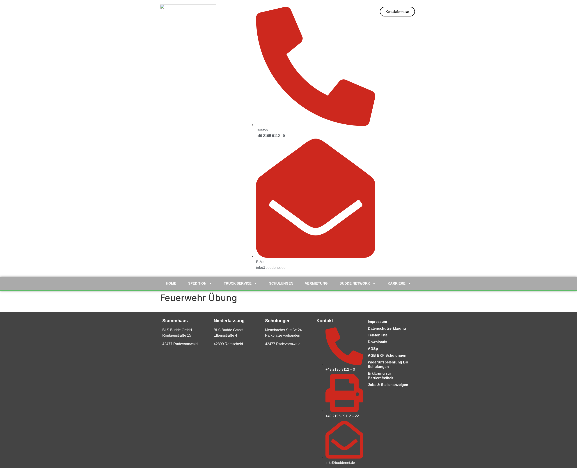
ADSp (373, 349)
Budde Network (354, 283)
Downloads (377, 342)
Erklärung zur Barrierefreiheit (380, 376)
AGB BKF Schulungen (387, 355)
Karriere (396, 283)
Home (171, 283)
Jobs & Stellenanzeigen (388, 385)
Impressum (377, 322)
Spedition (197, 283)
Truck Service (238, 283)
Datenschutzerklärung (387, 328)
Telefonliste (377, 335)
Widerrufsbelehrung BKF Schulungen (389, 364)
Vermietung (316, 283)
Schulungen (281, 283)
